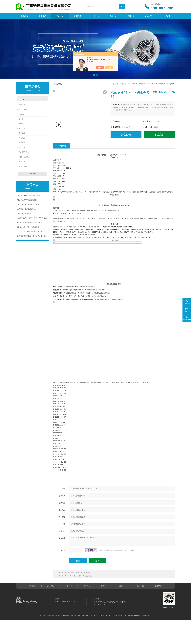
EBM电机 (22, 114)
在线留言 (148, 16)
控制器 (21, 124)
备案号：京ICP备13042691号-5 (101, 615)
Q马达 (21, 119)
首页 (116, 84)
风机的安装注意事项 (24, 213)
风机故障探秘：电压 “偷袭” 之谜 (28, 195)
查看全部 (33, 173)
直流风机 (22, 105)
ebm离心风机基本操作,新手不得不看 (29, 222)
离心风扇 (22, 138)
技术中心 (95, 16)
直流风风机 (23, 109)
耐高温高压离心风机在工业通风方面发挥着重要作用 (32, 236)
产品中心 (60, 16)
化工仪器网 (136, 615)
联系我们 (166, 16)
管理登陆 (146, 615)
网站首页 (24, 16)
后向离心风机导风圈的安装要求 (28, 204)
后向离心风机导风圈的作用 (26, 209)
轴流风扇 (22, 128)
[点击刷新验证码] (90, 550)
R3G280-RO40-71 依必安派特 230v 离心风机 (77, 576)
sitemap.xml (118, 615)
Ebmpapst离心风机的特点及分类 (28, 227)
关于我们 (42, 16)
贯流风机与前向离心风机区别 (27, 200)
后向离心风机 (24, 152)
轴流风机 (22, 162)
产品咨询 (126, 134)
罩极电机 (22, 143)
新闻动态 (77, 16)
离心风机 (22, 133)
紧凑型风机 (23, 166)
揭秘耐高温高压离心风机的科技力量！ (30, 231)
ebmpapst (22, 99)
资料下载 (130, 16)
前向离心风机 (24, 157)
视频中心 (113, 16)
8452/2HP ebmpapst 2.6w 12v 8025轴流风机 (76, 572)
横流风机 (22, 147)
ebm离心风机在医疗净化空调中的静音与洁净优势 (32, 218)
